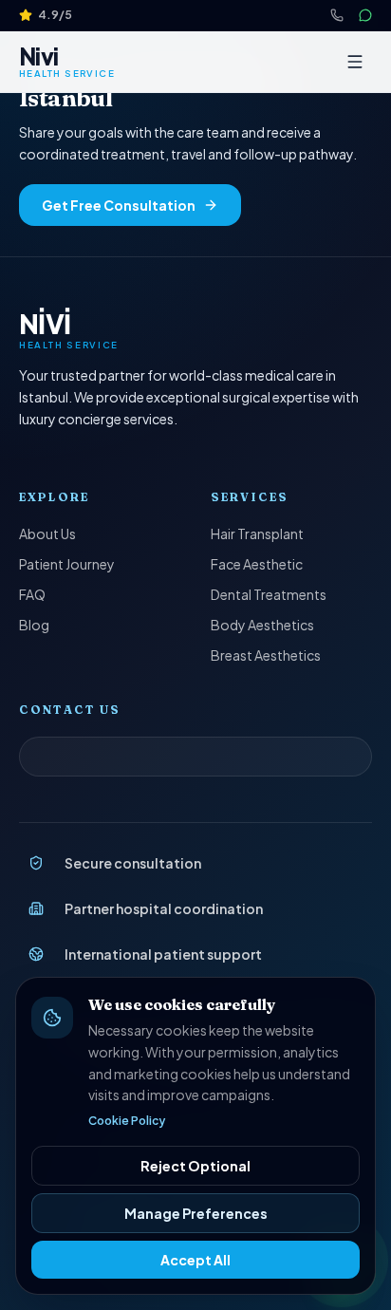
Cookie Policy (126, 1121)
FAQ (32, 594)
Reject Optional (195, 1165)
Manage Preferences (196, 1213)
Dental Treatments (268, 594)
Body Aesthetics (262, 624)
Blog (34, 624)
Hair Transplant (257, 533)
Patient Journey (67, 563)
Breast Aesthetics (266, 655)
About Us (47, 533)
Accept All (195, 1259)
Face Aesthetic (257, 563)
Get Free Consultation (119, 205)
